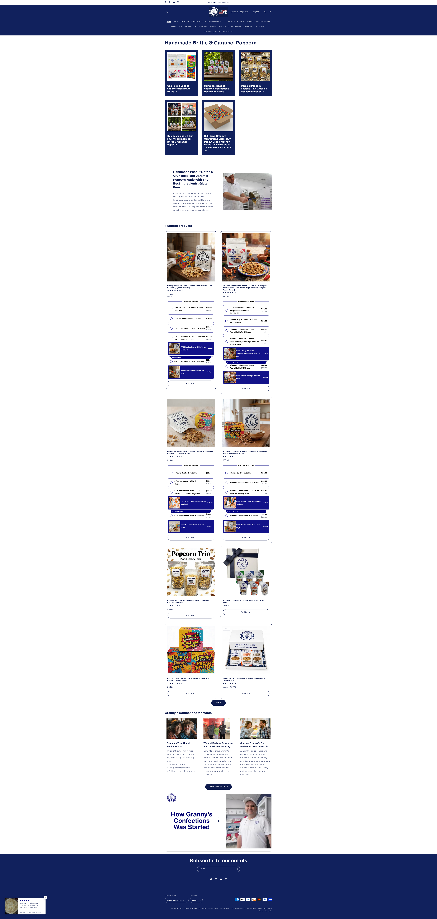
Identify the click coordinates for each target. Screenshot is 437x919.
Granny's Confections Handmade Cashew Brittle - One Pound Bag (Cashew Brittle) (190, 452)
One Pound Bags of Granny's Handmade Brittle (179, 89)
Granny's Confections (184, 908)
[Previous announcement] (196, 2)
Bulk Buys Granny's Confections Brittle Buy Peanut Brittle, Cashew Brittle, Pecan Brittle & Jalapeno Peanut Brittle (217, 142)
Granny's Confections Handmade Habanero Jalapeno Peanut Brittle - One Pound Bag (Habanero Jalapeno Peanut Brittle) (245, 288)
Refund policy (213, 908)
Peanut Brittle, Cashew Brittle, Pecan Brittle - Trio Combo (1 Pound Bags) (188, 679)
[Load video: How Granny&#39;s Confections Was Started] (218, 821)
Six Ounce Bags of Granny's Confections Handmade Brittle (216, 89)
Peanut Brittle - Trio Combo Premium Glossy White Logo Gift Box (244, 679)
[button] (167, 12)
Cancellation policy (265, 911)
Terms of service (237, 908)
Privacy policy (225, 908)
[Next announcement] (240, 2)
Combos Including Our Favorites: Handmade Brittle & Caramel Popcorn (180, 140)
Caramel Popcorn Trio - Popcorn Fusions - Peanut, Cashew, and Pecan (188, 601)
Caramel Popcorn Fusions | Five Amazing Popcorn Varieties (254, 89)
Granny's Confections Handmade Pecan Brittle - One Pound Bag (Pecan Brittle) (245, 452)
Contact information (265, 908)
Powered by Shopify (199, 908)
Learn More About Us (218, 787)
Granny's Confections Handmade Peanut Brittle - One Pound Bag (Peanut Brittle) (189, 287)
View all (218, 703)
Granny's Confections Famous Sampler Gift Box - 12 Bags (245, 601)
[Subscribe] (237, 869)
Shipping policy (251, 908)
